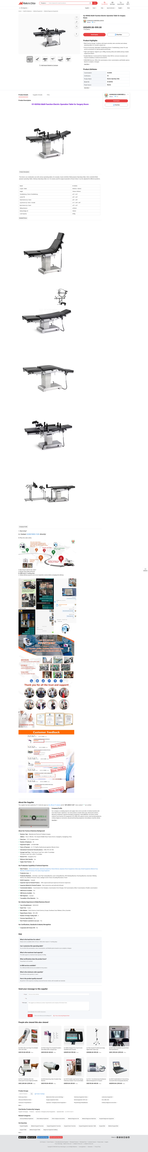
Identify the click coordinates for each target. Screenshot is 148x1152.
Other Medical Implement (43, 1118)
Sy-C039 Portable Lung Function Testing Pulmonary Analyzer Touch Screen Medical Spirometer (74, 1080)
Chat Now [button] (119, 34)
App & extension (111, 8)
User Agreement (82, 1146)
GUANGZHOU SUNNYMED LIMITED (95, 20)
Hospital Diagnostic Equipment (106, 1118)
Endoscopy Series (22, 1097)
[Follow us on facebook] (117, 1137)
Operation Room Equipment (67, 869)
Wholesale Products (74, 1142)
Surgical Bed (102, 1126)
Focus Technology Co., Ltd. (63, 1146)
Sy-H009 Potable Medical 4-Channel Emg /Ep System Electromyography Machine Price (119, 1080)
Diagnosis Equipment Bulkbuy (50, 1129)
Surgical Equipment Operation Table (87, 1126)
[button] (90, 3)
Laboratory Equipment (45, 869)
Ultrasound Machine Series (24, 1099)
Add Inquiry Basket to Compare (49, 65)
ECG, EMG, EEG (105, 1099)
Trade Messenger (43, 1137)
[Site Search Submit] (95, 3)
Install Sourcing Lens (57, 1137)
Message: (24, 1002)
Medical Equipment (37, 11)
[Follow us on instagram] (122, 1137)
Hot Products (42, 1142)
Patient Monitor (55, 869)
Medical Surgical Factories (37, 1126)
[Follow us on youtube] (124, 1137)
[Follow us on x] (120, 1137)
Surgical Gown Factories (70, 1126)
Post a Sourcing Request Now (61, 1015)
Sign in (128, 4)
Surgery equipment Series (52, 1099)
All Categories (24, 8)
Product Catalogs (40, 1094)
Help (102, 8)
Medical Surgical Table (35, 1129)
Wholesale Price (83, 1142)
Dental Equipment (85, 869)
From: (25, 994)
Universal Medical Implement (26, 1118)
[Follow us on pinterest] (126, 1137)
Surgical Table (23, 1129)
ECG (36, 870)
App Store (22, 1137)
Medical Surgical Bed (113, 1126)
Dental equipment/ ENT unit (80, 1099)
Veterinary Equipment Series (80, 1097)
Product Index (100, 1142)
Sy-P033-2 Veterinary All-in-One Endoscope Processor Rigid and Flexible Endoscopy (27, 1080)
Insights (106, 1142)
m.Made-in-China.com (77, 1143)
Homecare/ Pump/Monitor (24, 1102)
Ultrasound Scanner (34, 869)
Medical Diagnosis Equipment (51, 11)
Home (19, 11)
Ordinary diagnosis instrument (109, 1102)
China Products (50, 1142)
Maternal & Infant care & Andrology (54, 1097)
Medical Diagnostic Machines (89, 1118)
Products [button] (43, 3)
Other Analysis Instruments (58, 1118)
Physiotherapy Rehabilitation (81, 1102)
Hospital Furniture (29, 870)
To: (26, 998)
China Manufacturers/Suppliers (61, 1142)
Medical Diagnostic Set (73, 1118)
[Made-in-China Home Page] (26, 3)
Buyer (94, 8)
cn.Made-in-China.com (88, 1143)
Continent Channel (92, 1142)
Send (30, 1015)
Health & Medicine (27, 11)
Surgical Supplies (24, 1126)
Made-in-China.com (67, 1143)
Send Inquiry (94, 34)
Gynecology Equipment (44, 870)
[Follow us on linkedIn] (129, 1137)
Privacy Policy (98, 1146)
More (19, 1132)
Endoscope (77, 869)
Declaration (90, 1146)
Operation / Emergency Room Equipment (56, 1102)
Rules (128, 8)
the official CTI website (54, 805)
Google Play (31, 1137)
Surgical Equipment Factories (54, 1126)
